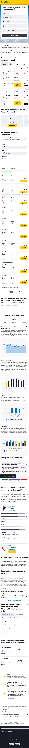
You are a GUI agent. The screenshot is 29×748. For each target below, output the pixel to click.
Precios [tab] (5, 322)
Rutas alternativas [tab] (20, 614)
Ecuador (15, 722)
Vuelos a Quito (5, 629)
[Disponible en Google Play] (11, 744)
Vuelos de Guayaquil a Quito (8, 628)
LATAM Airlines (11, 506)
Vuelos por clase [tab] (5, 621)
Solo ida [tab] (24, 63)
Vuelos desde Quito (6, 633)
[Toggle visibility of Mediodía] (12, 450)
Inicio (11, 722)
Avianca (9, 545)
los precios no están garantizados (8, 707)
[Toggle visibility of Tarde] (18, 450)
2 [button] (14, 292)
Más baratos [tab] (4, 63)
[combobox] (6, 13)
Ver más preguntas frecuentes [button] (14, 600)
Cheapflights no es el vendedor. (9, 711)
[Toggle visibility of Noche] (6, 451)
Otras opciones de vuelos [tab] (8, 614)
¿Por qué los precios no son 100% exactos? (12, 716)
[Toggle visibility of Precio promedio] (19, 419)
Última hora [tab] (17, 63)
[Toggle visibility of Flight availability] (10, 419)
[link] (12, 125)
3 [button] (17, 292)
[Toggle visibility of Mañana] (6, 450)
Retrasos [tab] (24, 322)
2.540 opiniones (11, 549)
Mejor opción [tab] (10, 63)
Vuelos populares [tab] (21, 617)
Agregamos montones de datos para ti (11, 714)
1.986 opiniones (11, 510)
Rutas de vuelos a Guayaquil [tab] (8, 617)
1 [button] (11, 292)
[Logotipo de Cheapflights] (5, 2)
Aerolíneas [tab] (14, 322)
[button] (14, 17)
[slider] (27, 160)
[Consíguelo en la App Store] (17, 744)
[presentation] (14, 9)
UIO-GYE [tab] (15, 310)
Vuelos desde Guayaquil (7, 635)
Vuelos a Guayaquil (6, 631)
